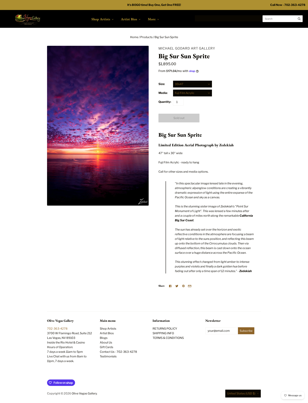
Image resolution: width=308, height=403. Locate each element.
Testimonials (108, 356)
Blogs (103, 338)
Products (146, 37)
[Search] (299, 18)
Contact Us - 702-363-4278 (118, 351)
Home (134, 37)
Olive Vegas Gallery (84, 393)
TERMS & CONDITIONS (168, 338)
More (152, 19)
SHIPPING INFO (163, 333)
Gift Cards (106, 347)
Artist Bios (129, 19)
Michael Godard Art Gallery (186, 48)
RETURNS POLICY (165, 328)
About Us (106, 342)
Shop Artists (100, 19)
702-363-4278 (57, 328)
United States (241, 393)
